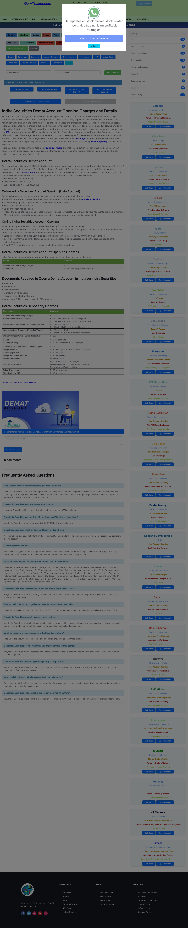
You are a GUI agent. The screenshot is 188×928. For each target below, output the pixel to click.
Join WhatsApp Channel (94, 38)
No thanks (94, 46)
